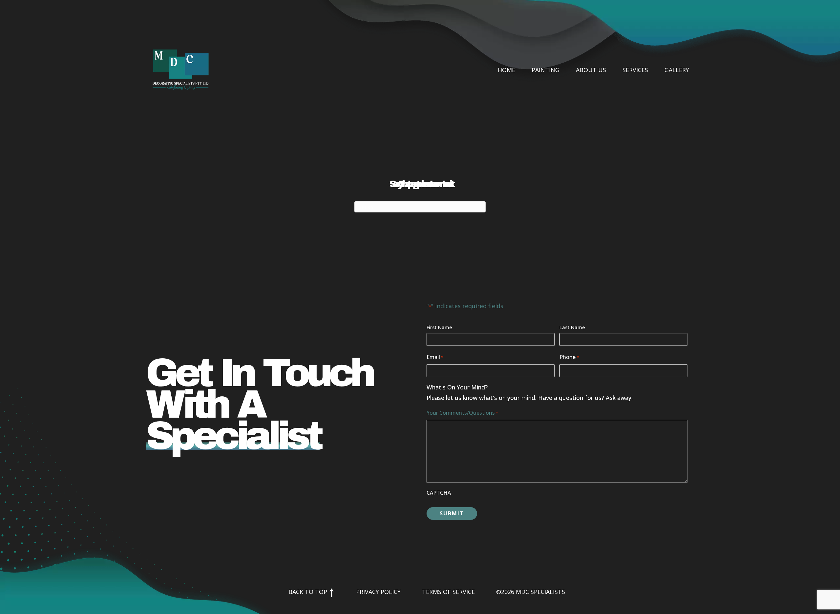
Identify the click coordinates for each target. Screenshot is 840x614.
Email (435, 357)
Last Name (572, 327)
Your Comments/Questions (462, 412)
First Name (439, 327)
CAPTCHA (439, 492)
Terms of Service (448, 592)
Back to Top (308, 592)
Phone (569, 357)
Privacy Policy (378, 592)
